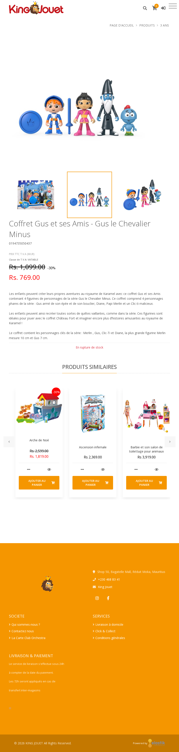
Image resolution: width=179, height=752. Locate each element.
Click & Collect (105, 631)
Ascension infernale (93, 447)
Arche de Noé (39, 440)
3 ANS (164, 25)
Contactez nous (23, 631)
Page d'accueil (122, 25)
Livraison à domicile (109, 624)
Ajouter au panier (37, 483)
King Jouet (105, 587)
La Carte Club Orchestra (28, 638)
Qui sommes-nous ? (26, 624)
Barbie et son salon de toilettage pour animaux (146, 449)
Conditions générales (110, 638)
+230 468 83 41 (109, 579)
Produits (147, 25)
